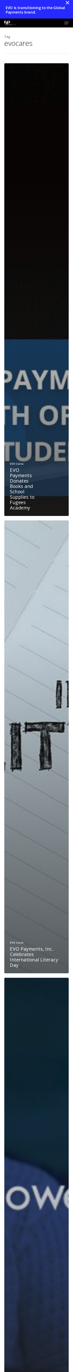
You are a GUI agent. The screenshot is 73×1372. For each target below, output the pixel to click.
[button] (66, 23)
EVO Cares (17, 463)
